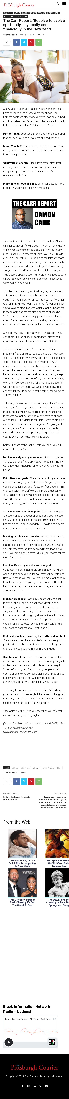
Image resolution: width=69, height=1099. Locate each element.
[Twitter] (24, 42)
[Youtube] (46, 1086)
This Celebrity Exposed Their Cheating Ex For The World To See (22, 902)
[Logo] (34, 1067)
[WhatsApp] (38, 42)
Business (8, 13)
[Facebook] (16, 42)
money (15, 768)
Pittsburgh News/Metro (16, 16)
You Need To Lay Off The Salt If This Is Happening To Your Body (22, 863)
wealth (23, 772)
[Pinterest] (31, 42)
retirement (25, 768)
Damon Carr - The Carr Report (30, 13)
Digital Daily (53, 13)
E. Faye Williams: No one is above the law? (16, 798)
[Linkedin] (34, 1086)
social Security (48, 768)
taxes (59, 768)
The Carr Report (10, 772)
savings (36, 768)
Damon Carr (11, 35)
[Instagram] (28, 1086)
